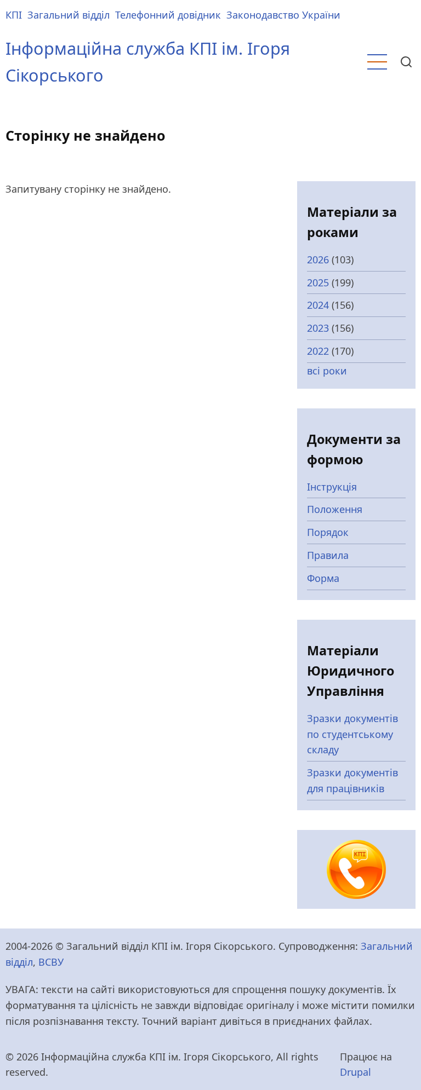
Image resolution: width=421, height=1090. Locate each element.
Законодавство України (283, 14)
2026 (318, 259)
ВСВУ (51, 961)
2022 (318, 350)
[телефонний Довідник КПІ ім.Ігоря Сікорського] (356, 868)
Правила (328, 555)
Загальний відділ (68, 14)
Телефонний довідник (168, 14)
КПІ (13, 14)
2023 (318, 328)
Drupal (355, 1072)
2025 (318, 282)
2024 (318, 305)
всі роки (327, 370)
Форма (323, 578)
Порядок (328, 532)
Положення (334, 509)
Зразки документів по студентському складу (352, 734)
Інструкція (332, 486)
